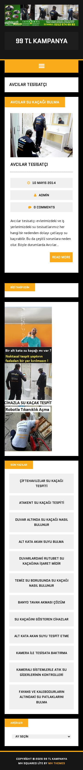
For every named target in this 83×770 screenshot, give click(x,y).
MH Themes (56, 763)
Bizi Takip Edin (19, 287)
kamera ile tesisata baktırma (41, 653)
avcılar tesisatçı (29, 164)
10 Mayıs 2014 (44, 182)
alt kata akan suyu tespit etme (41, 636)
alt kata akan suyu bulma (42, 541)
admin (44, 195)
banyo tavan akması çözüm (41, 602)
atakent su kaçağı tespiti (41, 502)
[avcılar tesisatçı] (41, 154)
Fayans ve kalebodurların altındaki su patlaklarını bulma (41, 696)
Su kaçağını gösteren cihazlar (41, 619)
